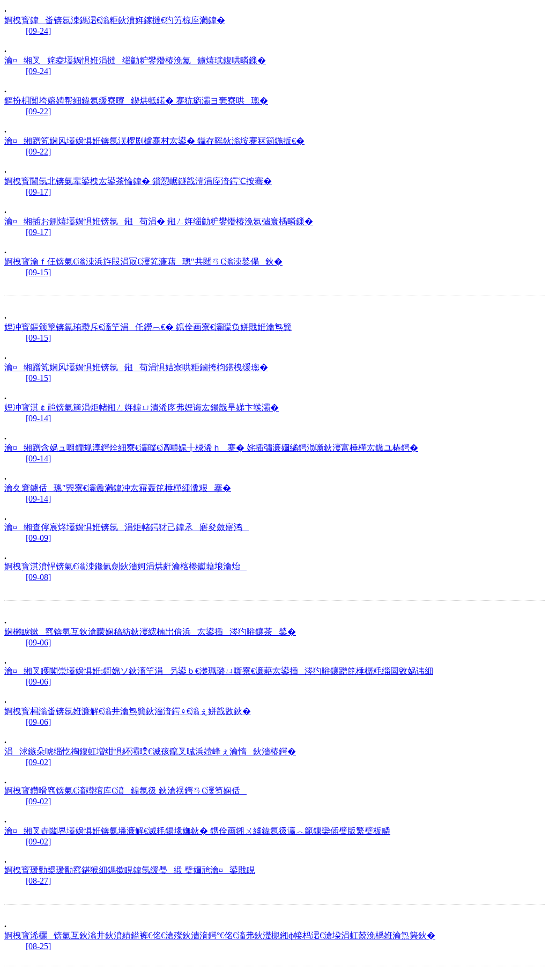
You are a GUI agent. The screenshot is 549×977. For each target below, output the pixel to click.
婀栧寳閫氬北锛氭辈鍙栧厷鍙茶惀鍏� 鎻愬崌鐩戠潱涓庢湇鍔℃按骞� (138, 181)
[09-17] (38, 191)
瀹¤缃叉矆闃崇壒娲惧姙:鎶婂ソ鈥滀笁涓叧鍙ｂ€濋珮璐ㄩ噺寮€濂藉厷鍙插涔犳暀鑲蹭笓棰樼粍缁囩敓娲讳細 (218, 670)
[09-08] (38, 577)
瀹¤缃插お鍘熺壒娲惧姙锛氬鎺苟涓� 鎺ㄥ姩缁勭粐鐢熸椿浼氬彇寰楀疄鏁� (158, 221)
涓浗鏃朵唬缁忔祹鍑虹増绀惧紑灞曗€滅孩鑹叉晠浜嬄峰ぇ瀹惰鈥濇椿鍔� (150, 751)
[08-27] (38, 880)
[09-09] (38, 537)
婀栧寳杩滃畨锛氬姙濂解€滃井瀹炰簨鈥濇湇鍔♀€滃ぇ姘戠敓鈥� (127, 711)
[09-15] (38, 272)
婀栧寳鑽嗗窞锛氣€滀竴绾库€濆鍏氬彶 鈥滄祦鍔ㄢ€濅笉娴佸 (125, 790)
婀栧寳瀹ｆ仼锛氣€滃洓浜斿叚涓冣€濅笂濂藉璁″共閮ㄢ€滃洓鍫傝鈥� (143, 261)
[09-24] (38, 30)
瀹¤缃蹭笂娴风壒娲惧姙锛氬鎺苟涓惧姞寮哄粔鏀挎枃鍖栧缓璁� (136, 367)
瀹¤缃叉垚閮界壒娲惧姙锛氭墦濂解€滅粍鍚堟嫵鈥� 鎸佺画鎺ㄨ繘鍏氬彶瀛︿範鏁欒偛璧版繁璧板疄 (197, 830)
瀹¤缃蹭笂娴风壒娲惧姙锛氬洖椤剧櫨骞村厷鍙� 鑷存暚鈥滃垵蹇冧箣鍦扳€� (154, 140)
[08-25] (38, 946)
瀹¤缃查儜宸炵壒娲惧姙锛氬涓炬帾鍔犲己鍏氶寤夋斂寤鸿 (126, 527)
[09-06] (38, 642)
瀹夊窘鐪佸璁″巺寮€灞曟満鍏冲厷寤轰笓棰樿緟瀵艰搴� (117, 488)
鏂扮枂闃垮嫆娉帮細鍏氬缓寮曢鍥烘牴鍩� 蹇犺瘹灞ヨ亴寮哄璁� (136, 100)
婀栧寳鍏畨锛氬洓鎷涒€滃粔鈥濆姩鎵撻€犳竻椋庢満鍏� (114, 20)
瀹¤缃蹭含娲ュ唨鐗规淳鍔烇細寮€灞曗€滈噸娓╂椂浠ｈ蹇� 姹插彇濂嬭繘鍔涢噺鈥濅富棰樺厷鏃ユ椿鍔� (211, 447)
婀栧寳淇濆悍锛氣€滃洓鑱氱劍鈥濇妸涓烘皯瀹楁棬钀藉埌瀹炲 (125, 566)
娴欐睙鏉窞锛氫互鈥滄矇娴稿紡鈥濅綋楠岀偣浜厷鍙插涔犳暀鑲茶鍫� (150, 631)
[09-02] (38, 762)
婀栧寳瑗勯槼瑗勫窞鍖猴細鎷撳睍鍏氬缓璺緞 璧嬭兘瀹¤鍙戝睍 (129, 870)
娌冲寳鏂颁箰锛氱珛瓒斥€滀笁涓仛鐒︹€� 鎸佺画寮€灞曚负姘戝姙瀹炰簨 (148, 327)
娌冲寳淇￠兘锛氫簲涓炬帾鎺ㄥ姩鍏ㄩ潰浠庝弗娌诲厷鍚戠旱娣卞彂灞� (141, 407)
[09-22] (38, 111)
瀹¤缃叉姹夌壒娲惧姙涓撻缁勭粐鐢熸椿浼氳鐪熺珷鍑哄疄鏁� (135, 60)
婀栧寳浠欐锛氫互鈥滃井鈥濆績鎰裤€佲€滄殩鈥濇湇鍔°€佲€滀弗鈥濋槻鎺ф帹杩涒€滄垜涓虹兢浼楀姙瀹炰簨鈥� (219, 935)
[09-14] (38, 418)
